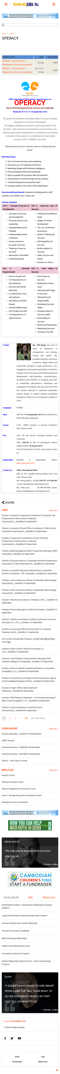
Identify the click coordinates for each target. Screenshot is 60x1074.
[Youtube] (19, 1038)
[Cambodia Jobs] (25, 5)
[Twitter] (11, 1038)
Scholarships (17, 1062)
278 (26, 718)
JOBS (5, 510)
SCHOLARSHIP (9, 728)
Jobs (43, 1057)
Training (12, 33)
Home (4, 33)
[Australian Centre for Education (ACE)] (30, 18)
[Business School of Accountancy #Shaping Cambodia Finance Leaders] (30, 26)
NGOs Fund (8, 770)
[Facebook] (5, 1038)
